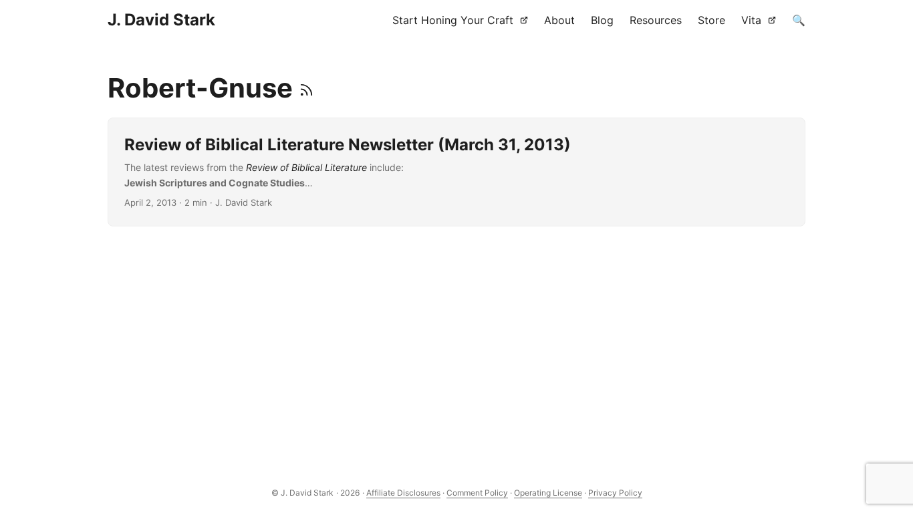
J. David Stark (161, 19)
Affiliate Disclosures (403, 493)
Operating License (548, 493)
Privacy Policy (615, 493)
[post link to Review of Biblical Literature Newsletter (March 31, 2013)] (456, 172)
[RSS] (306, 87)
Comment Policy (477, 493)
